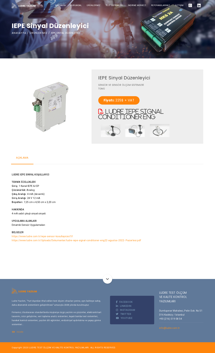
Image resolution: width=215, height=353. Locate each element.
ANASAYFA (60, 5)
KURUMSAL (76, 5)
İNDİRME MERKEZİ (137, 5)
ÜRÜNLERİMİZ (94, 5)
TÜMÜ (101, 88)
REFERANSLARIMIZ (160, 5)
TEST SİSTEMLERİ (114, 5)
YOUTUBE (127, 318)
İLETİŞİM (179, 5)
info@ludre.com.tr (169, 328)
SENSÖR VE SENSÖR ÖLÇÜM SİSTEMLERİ (121, 85)
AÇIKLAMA (22, 157)
